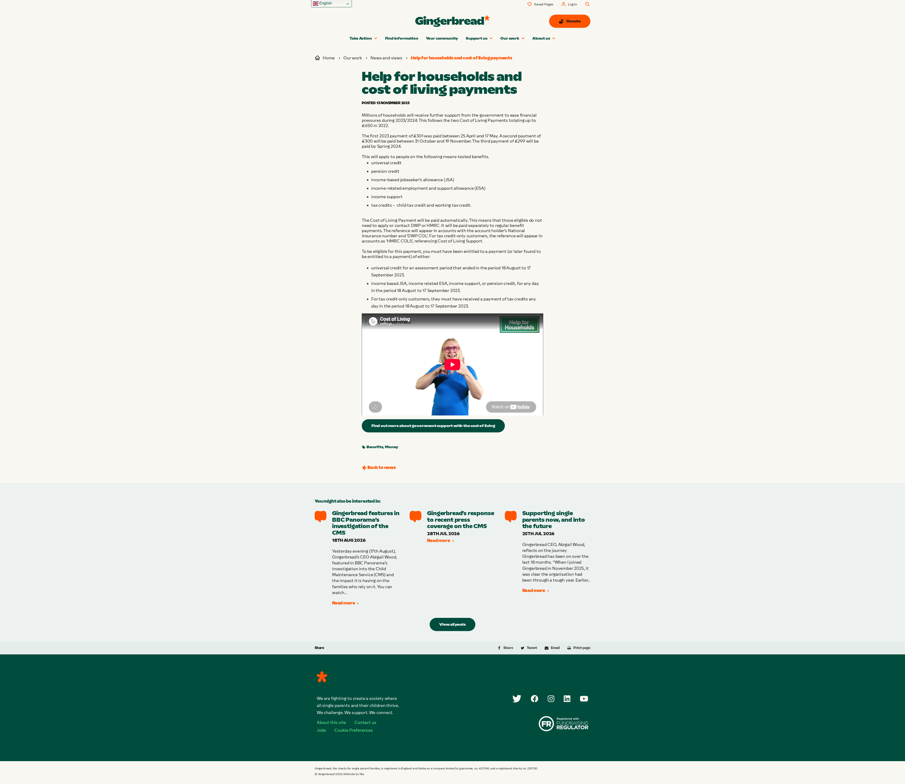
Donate (573, 21)
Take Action (361, 38)
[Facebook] (534, 698)
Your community (442, 38)
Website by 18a (354, 774)
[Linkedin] (567, 698)
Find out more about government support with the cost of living (433, 425)
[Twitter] (516, 698)
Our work (509, 38)
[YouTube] (584, 698)
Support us (476, 38)
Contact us (365, 722)
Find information (401, 38)
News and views (386, 58)
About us (541, 38)
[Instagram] (551, 698)
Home (329, 58)
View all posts (452, 624)
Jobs (321, 730)
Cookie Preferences (353, 730)
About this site (331, 722)
